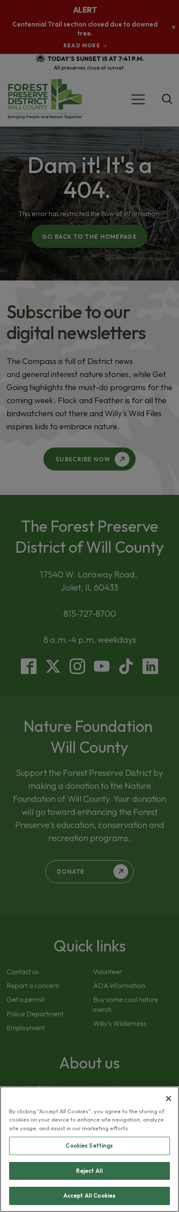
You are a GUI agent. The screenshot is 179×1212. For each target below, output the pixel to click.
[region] (89, 1149)
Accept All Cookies (89, 1195)
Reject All (89, 1170)
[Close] (168, 1098)
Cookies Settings (89, 1145)
